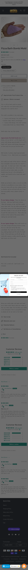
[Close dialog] (27, 274)
